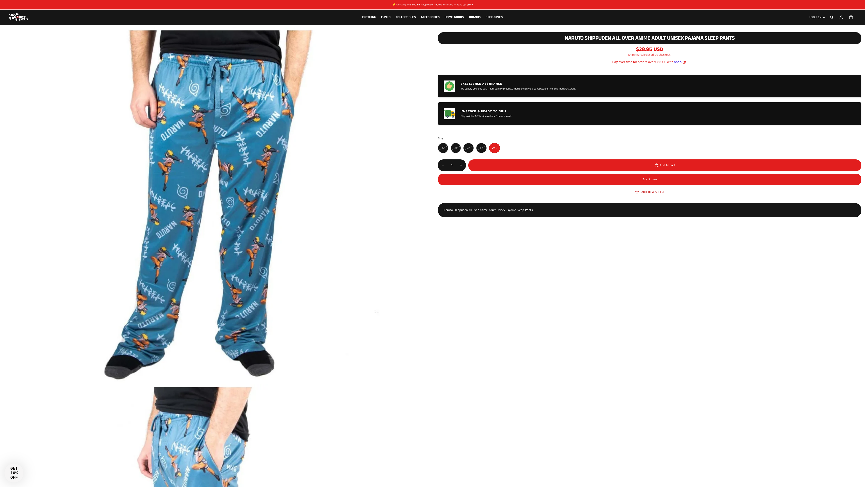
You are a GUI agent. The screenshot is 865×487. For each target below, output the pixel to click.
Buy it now (650, 179)
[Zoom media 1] (213, 205)
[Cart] (851, 17)
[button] (14, 473)
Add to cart (667, 165)
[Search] (832, 17)
